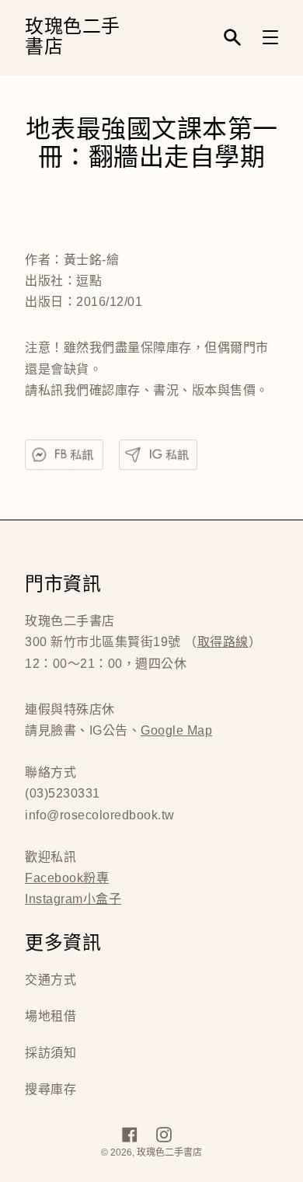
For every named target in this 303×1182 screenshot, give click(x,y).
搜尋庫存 (50, 1089)
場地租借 (50, 1016)
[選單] (270, 37)
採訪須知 (50, 1052)
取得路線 (223, 641)
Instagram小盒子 (73, 899)
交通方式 (50, 979)
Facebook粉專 (67, 878)
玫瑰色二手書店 (72, 37)
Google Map (176, 730)
